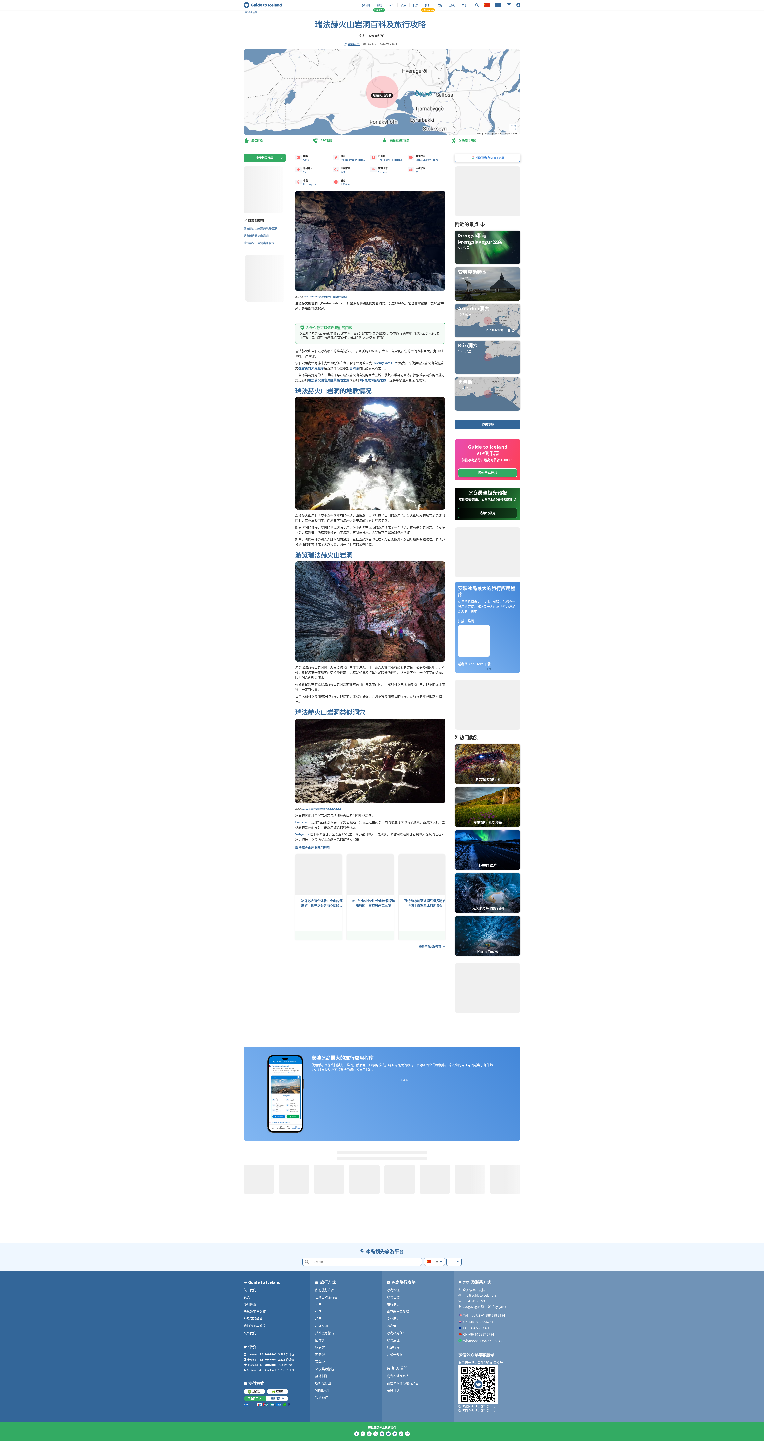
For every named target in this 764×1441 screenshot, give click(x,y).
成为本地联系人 (398, 1376)
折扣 (428, 5)
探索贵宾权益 (487, 473)
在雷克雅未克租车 (311, 368)
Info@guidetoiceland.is (480, 1295)
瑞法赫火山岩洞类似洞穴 (259, 243)
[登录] (518, 5)
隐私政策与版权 (255, 1312)
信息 (440, 5)
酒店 (403, 5)
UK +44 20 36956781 (478, 1322)
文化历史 (393, 1319)
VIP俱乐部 (322, 1390)
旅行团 (366, 5)
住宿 (318, 1312)
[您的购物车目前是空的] (509, 5)
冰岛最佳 (393, 1340)
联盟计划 (393, 1390)
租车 (391, 5)
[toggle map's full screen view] (513, 128)
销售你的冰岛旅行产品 (403, 1383)
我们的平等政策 (255, 1326)
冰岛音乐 (393, 1326)
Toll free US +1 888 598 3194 (484, 1315)
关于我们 (250, 1290)
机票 (415, 5)
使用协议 (250, 1304)
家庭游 (320, 1347)
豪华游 (320, 1362)
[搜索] (477, 5)
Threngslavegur (384, 363)
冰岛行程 (393, 1347)
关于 (464, 5)
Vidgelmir (302, 834)
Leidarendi (303, 822)
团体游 (320, 1340)
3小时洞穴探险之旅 (372, 380)
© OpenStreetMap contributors (503, 133)
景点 (452, 5)
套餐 (379, 5)
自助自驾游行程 (326, 1297)
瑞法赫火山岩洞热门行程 (312, 847)
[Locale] (486, 5)
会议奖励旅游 (324, 1369)
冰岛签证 (393, 1290)
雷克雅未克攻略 (398, 1312)
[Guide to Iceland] (263, 5)
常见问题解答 (253, 1319)
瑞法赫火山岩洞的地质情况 (260, 228)
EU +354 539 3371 (476, 1328)
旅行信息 (393, 1304)
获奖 (247, 1297)
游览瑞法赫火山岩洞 (256, 236)
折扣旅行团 (323, 1383)
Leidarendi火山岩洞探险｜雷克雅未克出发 (322, 808)
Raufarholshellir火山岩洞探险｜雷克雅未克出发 (325, 296)
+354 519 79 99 (474, 1301)
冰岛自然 (393, 1297)
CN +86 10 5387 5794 (478, 1334)
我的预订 (321, 1398)
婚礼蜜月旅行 (324, 1333)
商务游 (320, 1355)
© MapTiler (482, 133)
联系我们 (250, 1333)
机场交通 (321, 1326)
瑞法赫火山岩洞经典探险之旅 (328, 380)
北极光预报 (395, 1355)
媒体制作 (321, 1376)
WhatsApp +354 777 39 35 (482, 1341)
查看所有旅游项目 (430, 946)
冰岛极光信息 (396, 1333)
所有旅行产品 (324, 1290)
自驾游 (354, 368)
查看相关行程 (264, 158)
